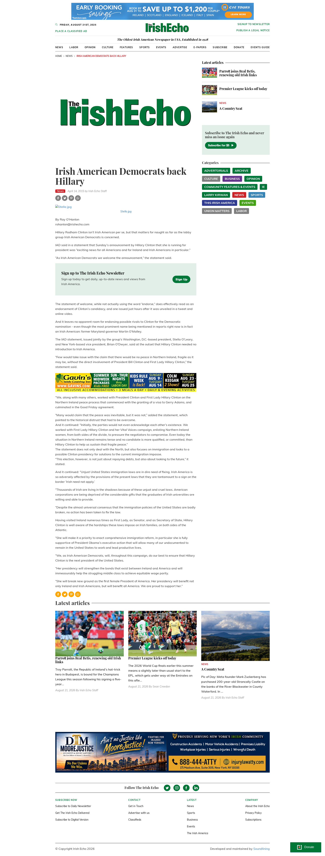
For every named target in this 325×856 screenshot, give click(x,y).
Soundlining (261, 849)
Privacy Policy (253, 813)
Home (58, 56)
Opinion (90, 47)
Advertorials (216, 170)
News (59, 47)
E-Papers (200, 47)
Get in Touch (135, 806)
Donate (239, 47)
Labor (73, 47)
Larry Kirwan (216, 195)
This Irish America (219, 203)
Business (232, 179)
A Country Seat (230, 108)
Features (126, 47)
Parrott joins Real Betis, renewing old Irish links (238, 73)
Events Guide (260, 47)
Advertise (180, 47)
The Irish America (197, 833)
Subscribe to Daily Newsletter (73, 806)
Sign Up (181, 279)
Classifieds (134, 819)
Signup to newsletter (254, 24)
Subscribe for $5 (218, 145)
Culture (107, 47)
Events (161, 47)
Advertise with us (139, 813)
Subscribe (220, 47)
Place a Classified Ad (71, 31)
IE (263, 187)
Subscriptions (253, 819)
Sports (144, 47)
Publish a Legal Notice (253, 30)
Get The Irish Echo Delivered (72, 813)
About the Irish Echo (257, 806)
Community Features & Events (229, 187)
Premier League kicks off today (243, 88)
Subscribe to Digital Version (71, 819)
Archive (241, 170)
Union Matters (216, 211)
